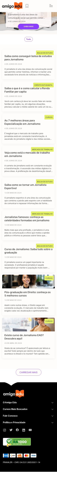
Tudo (28, 39)
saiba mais (28, 26)
